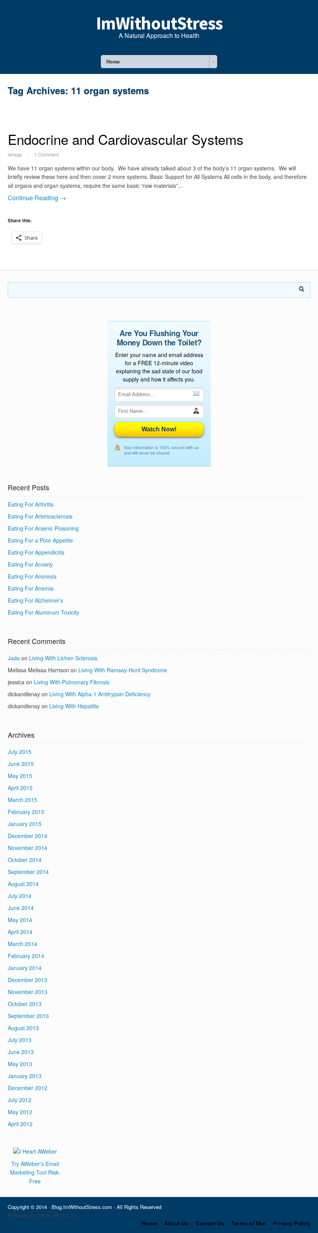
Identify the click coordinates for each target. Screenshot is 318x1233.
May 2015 (20, 776)
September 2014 (28, 872)
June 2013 (21, 1052)
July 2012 (19, 1100)
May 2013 (20, 1064)
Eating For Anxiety (30, 564)
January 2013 (24, 1076)
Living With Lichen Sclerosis (63, 658)
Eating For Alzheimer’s (35, 600)
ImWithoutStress (159, 23)
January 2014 (24, 968)
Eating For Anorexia (32, 576)
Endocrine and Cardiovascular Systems (126, 139)
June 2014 (21, 908)
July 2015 (19, 752)
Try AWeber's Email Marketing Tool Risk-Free (35, 1172)
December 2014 (27, 836)
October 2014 (24, 860)
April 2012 (20, 1124)
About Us (176, 1223)
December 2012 (27, 1088)
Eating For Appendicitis (36, 552)
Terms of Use (248, 1223)
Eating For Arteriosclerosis (40, 516)
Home (149, 1223)
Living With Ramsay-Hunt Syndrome (122, 670)
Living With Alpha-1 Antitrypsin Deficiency (99, 694)
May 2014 (20, 920)
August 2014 (23, 884)
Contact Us (210, 1223)
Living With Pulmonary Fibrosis (71, 682)
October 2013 (24, 1004)
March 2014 (22, 944)
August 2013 (23, 1028)
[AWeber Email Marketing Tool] (35, 1151)
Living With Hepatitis (74, 706)
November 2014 (27, 848)
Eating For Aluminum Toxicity (43, 612)
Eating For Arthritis (31, 504)
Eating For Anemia (31, 588)
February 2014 (26, 956)
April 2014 (20, 932)
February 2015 (26, 812)
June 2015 (21, 764)
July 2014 (19, 896)
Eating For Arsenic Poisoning (43, 528)
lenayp (15, 154)
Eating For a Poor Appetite (40, 540)
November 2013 (27, 992)
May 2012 (20, 1112)
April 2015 (20, 788)
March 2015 (22, 800)
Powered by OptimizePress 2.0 (43, 1215)
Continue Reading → (37, 197)
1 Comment (46, 154)
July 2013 (19, 1040)
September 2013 (28, 1016)
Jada (14, 658)
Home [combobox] (113, 61)
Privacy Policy (291, 1223)
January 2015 (24, 824)
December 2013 (27, 980)
